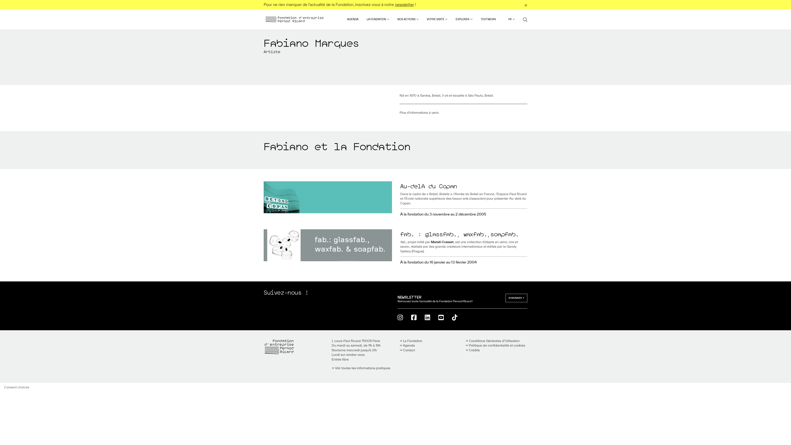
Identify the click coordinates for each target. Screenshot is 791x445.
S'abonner (515, 298)
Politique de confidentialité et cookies (497, 345)
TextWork (488, 19)
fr (510, 19)
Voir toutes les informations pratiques (362, 368)
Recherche (525, 19)
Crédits (474, 350)
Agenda (352, 19)
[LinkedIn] (427, 317)
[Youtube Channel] (441, 317)
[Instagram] (400, 317)
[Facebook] (414, 317)
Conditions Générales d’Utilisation (494, 341)
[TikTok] (454, 317)
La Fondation (376, 19)
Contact (409, 350)
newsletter (404, 4)
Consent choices (16, 387)
